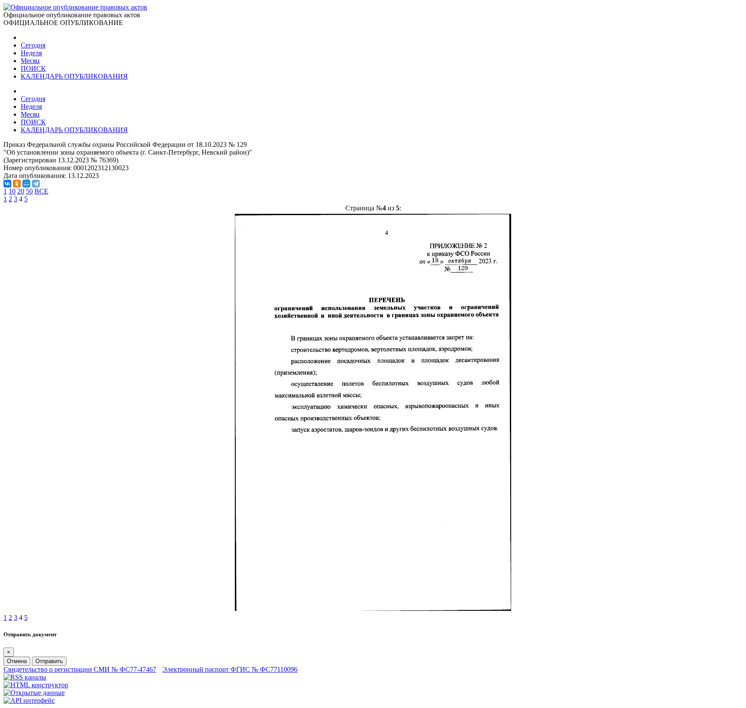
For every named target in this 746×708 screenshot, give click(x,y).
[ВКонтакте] (7, 183)
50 (29, 191)
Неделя (31, 53)
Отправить (49, 661)
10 (12, 191)
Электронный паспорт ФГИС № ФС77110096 (229, 669)
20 (20, 191)
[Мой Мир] (26, 183)
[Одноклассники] (17, 183)
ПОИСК (33, 68)
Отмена (17, 661)
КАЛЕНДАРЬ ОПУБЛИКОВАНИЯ (74, 76)
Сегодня (33, 45)
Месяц (30, 60)
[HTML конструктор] (35, 685)
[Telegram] (36, 183)
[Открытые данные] (34, 692)
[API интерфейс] (29, 700)
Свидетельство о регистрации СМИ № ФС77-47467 (79, 669)
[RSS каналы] (24, 677)
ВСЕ (41, 191)
